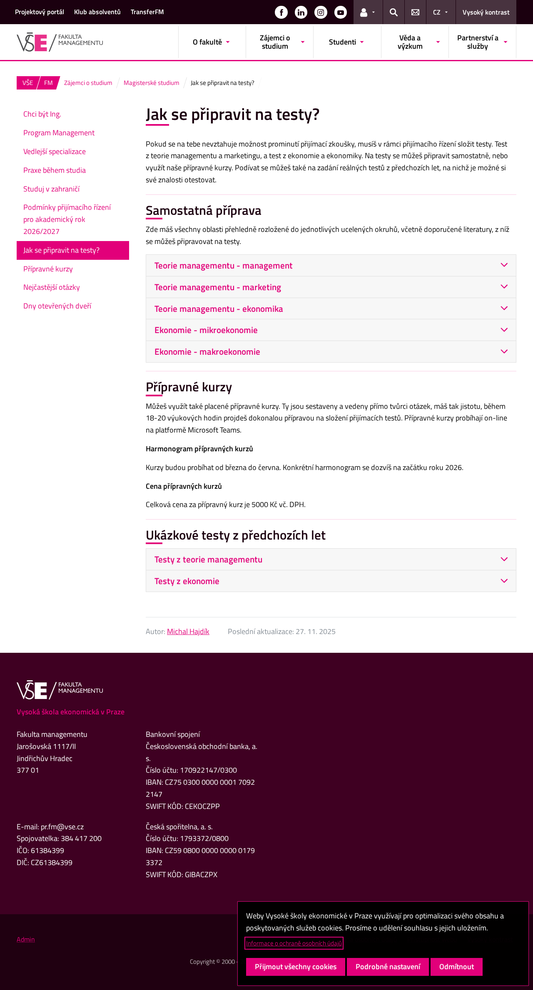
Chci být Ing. (42, 113)
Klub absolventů (97, 12)
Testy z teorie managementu (208, 559)
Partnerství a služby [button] (477, 42)
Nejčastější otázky (51, 287)
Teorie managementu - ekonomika (218, 308)
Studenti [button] (342, 41)
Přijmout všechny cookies (295, 966)
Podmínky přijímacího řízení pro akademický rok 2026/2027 (67, 219)
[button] (281, 12)
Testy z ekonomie (186, 580)
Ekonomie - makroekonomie (207, 351)
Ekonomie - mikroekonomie (206, 329)
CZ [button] (437, 12)
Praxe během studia (54, 170)
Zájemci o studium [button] (275, 42)
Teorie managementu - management (223, 265)
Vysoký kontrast (486, 12)
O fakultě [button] (207, 41)
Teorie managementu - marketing (217, 287)
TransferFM (147, 12)
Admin (26, 939)
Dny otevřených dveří (57, 305)
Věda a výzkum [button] (410, 42)
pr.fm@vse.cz (62, 826)
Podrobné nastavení (388, 966)
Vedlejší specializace (54, 151)
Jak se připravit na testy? (61, 250)
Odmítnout (456, 966)
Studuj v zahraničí (51, 188)
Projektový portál (39, 12)
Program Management (59, 132)
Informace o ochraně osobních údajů (294, 943)
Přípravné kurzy (48, 268)
